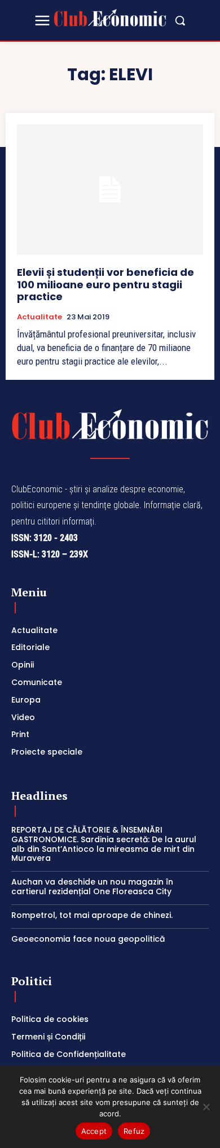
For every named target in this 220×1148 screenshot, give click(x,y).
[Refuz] (206, 1106)
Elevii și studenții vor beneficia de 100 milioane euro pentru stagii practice (105, 284)
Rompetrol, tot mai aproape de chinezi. (92, 915)
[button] (179, 20)
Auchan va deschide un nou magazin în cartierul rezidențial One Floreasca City (92, 886)
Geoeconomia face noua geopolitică (88, 939)
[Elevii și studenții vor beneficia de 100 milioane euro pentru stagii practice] (110, 189)
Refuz (134, 1131)
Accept (94, 1131)
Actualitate (39, 317)
